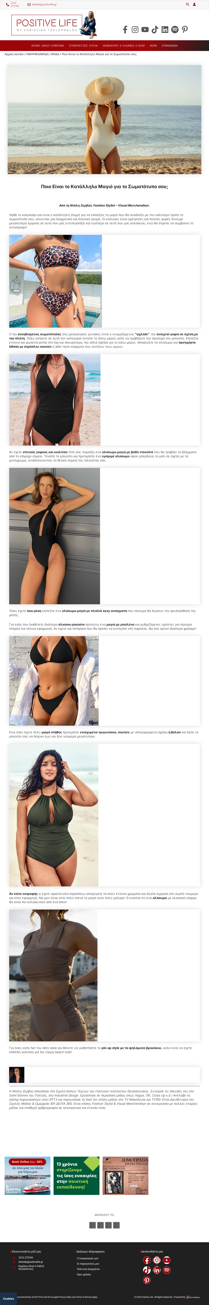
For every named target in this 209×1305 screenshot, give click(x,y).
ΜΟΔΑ (55, 54)
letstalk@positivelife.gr (44, 4)
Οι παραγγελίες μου (88, 1263)
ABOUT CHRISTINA (53, 45)
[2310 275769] (7, 4)
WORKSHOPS (110, 45)
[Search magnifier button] (187, 4)
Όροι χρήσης (84, 1274)
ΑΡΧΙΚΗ (35, 45)
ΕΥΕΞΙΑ (93, 45)
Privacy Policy (64, 1297)
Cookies (8, 1298)
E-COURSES (127, 45)
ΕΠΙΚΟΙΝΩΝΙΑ (170, 45)
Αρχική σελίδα (14, 54)
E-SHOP (140, 45)
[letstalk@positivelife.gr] (29, 4)
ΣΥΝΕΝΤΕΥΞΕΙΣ (78, 45)
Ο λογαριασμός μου (87, 1258)
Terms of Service (83, 1297)
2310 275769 (15, 5)
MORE (153, 45)
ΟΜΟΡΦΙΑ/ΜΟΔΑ (37, 54)
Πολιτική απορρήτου (88, 1269)
